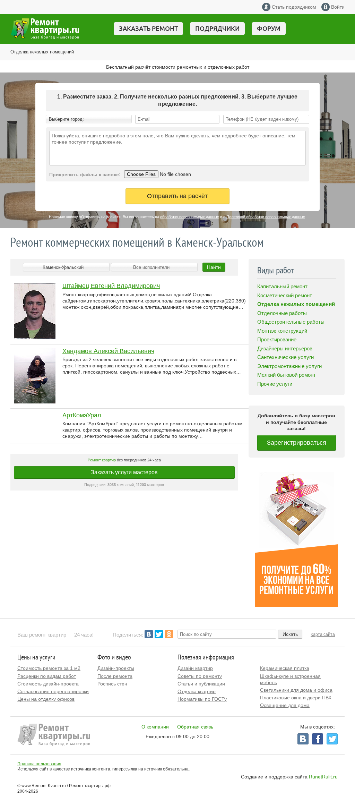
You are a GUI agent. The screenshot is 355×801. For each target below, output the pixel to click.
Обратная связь (195, 727)
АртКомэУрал (81, 415)
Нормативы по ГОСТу (202, 699)
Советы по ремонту (200, 676)
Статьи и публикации (201, 684)
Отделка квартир (197, 691)
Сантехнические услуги (285, 357)
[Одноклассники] (169, 634)
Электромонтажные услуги (289, 366)
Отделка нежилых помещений (42, 51)
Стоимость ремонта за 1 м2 (48, 668)
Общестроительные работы (290, 322)
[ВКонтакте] (149, 634)
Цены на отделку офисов (46, 699)
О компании (155, 727)
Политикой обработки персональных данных (265, 217)
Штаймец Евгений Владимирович (111, 285)
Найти (214, 267)
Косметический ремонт (284, 295)
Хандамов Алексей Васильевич (108, 351)
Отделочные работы (282, 313)
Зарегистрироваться (296, 442)
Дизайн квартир (195, 668)
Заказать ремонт (148, 28)
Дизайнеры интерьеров (284, 348)
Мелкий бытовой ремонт (286, 375)
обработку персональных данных (189, 217)
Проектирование (276, 339)
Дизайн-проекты (115, 668)
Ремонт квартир (102, 460)
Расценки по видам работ (46, 676)
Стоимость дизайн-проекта (48, 684)
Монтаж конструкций (282, 331)
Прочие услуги (274, 384)
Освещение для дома (285, 705)
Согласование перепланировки (53, 691)
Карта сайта (323, 634)
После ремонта (114, 676)
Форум (268, 28)
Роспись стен (112, 684)
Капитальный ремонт (282, 286)
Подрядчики (217, 28)
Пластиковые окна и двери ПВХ (295, 697)
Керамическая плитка (284, 668)
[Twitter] (159, 634)
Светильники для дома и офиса (296, 690)
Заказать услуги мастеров (124, 472)
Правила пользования (39, 763)
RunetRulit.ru (323, 776)
